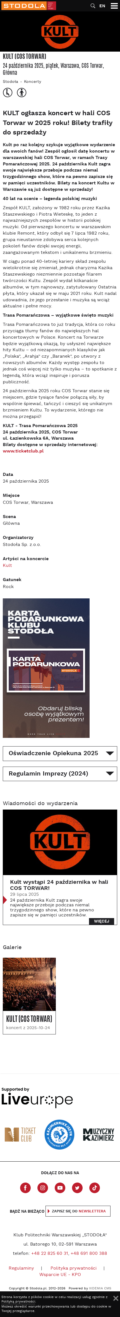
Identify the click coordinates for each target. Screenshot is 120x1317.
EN (102, 6)
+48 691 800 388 (89, 1254)
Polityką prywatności (18, 1301)
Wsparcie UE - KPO (60, 1275)
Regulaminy (21, 1268)
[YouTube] (60, 1188)
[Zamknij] (116, 1298)
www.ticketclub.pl (23, 451)
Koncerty (32, 82)
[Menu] (114, 5)
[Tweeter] (77, 1188)
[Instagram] (42, 1188)
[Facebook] (25, 1188)
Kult (7, 566)
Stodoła (10, 82)
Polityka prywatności (74, 1268)
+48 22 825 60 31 (49, 1254)
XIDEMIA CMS (100, 1288)
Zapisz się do (79, 1211)
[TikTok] (94, 1188)
